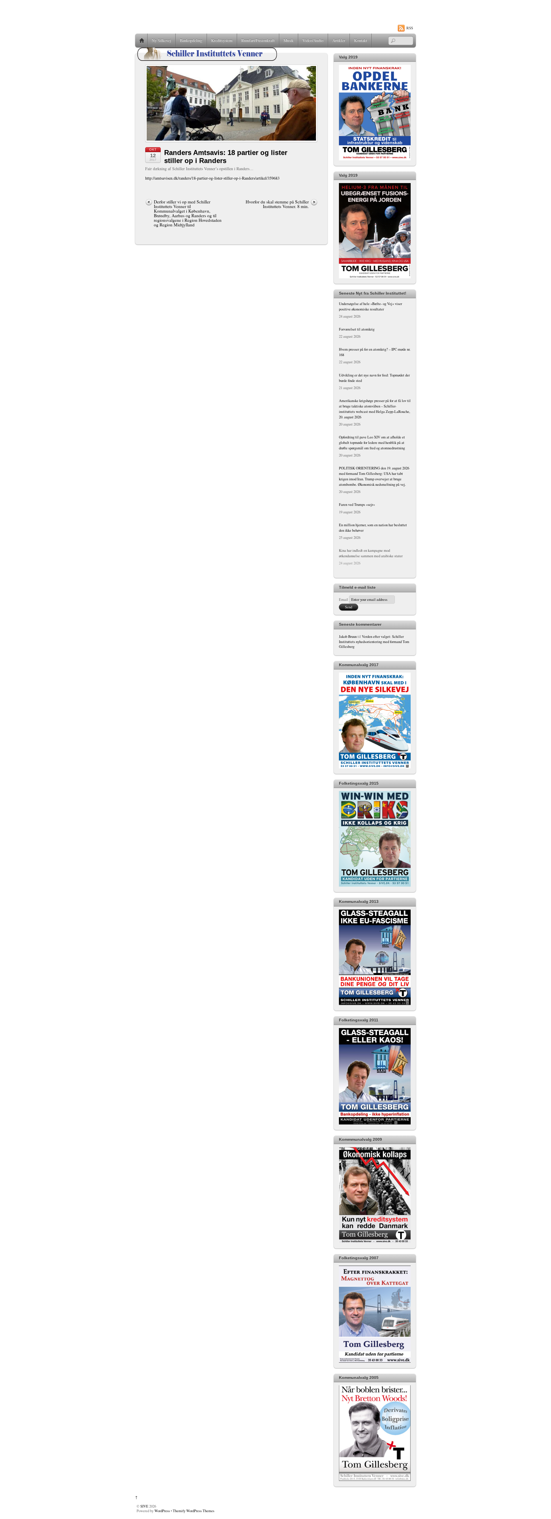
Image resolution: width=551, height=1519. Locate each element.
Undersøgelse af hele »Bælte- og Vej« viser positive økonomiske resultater (370, 306)
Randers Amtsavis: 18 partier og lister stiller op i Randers (225, 157)
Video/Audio (312, 40)
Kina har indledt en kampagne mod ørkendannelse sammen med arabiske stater (371, 553)
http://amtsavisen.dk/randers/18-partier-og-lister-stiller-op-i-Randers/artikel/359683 (212, 178)
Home (141, 40)
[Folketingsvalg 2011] (375, 1123)
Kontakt (360, 40)
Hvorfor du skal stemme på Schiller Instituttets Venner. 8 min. (277, 204)
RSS (409, 27)
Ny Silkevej (161, 40)
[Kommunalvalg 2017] (375, 767)
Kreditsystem (221, 40)
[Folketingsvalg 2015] (375, 885)
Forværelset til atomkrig (357, 329)
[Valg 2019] (375, 159)
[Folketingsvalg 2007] (375, 1361)
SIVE (144, 1506)
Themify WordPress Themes (193, 1510)
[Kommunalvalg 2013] (375, 1003)
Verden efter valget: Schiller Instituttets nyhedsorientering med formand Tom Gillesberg (374, 641)
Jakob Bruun (348, 636)
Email (343, 599)
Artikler (338, 40)
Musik (289, 40)
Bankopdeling (191, 40)
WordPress (162, 1510)
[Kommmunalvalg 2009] (375, 1241)
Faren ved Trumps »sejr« (357, 504)
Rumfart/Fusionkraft (258, 40)
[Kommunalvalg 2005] (375, 1479)
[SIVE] (207, 60)
